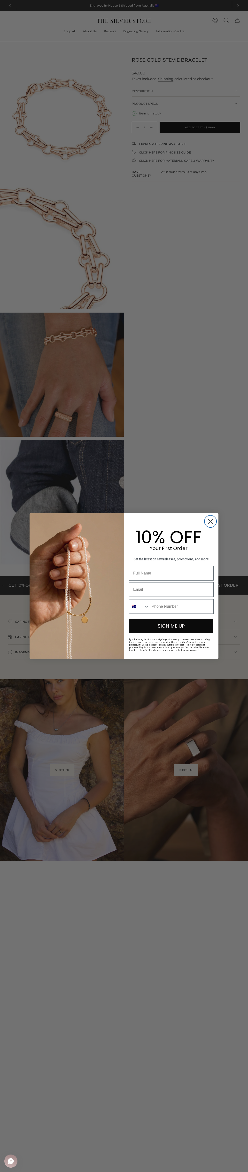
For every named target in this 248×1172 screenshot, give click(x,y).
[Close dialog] (210, 521)
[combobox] (139, 606)
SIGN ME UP (171, 625)
